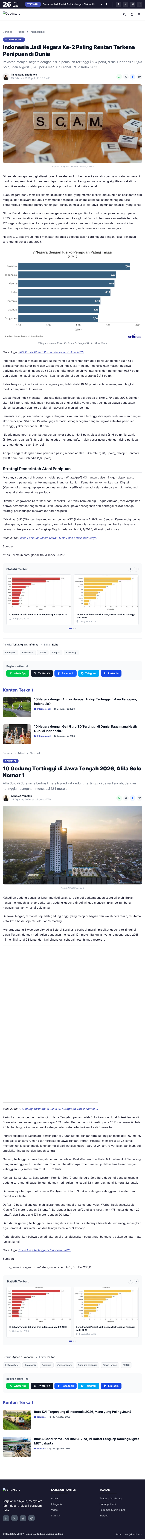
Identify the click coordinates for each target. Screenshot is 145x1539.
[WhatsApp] (119, 77)
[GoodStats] (13, 14)
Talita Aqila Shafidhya (25, 644)
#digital (56, 652)
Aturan (119, 1534)
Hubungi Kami (108, 1504)
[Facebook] (132, 77)
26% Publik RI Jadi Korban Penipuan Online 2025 (51, 352)
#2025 (42, 652)
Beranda (8, 31)
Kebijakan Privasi (133, 1534)
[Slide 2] (73, 628)
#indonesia (27, 652)
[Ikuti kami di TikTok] (139, 4)
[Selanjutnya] (107, 4)
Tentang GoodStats (111, 1498)
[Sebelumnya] (102, 4)
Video (54, 1509)
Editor (56, 644)
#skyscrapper (64, 1365)
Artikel (21, 31)
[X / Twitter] (126, 77)
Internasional (37, 31)
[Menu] (139, 14)
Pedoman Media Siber (112, 1509)
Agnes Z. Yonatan (23, 1356)
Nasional (35, 753)
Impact (104, 1515)
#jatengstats (12, 1365)
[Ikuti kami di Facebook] (118, 4)
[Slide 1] (70, 628)
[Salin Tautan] (139, 77)
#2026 (126, 1365)
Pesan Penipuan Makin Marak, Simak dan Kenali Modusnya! (57, 538)
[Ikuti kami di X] (125, 4)
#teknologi (71, 652)
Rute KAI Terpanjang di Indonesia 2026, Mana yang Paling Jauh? (82, 1412)
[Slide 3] (75, 628)
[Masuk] (132, 14)
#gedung (46, 1365)
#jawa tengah (110, 1365)
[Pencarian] (125, 14)
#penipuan (10, 652)
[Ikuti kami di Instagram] (132, 4)
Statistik (55, 1515)
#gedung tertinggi (87, 1365)
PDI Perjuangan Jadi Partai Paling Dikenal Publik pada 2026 (70, 4)
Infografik (56, 1504)
